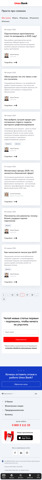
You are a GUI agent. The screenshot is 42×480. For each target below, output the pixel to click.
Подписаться (21, 339)
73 (4, 299)
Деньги (17, 144)
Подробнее (8, 62)
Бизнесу (9, 414)
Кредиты (11, 477)
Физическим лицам (14, 406)
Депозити (20, 477)
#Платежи (5, 21)
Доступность (8, 393)
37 (27, 295)
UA (36, 394)
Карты (4, 477)
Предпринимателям (14, 410)
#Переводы (23, 18)
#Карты (15, 18)
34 (12, 295)
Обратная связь (21, 384)
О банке (9, 401)
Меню (38, 477)
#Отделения (34, 18)
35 (17, 295)
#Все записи (6, 18)
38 (32, 295)
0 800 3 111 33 (21, 425)
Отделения (30, 477)
